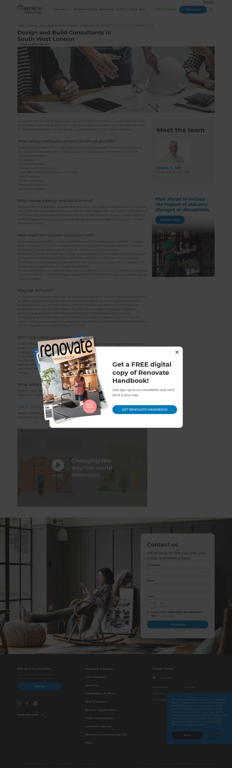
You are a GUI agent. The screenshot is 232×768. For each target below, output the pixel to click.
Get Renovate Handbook (145, 409)
